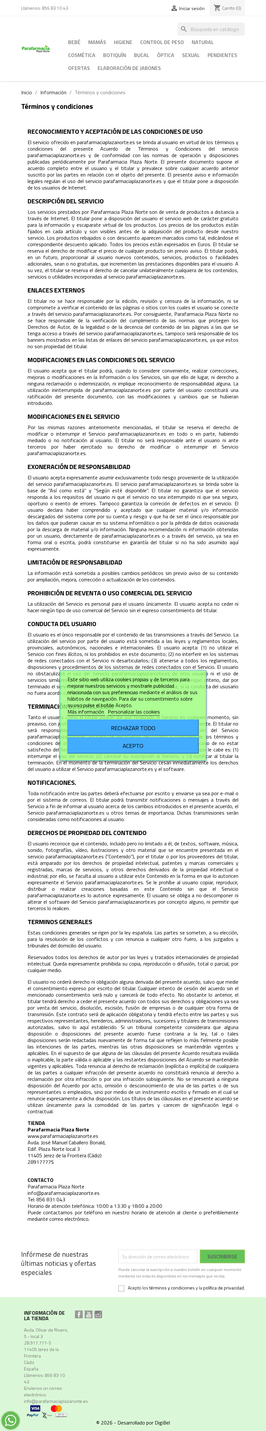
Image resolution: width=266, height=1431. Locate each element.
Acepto (133, 745)
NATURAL (203, 42)
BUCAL (141, 55)
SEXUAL (191, 55)
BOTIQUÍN (114, 55)
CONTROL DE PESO (162, 42)
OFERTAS (79, 68)
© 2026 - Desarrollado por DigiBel (133, 1422)
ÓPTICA (165, 55)
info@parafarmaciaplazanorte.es (56, 1401)
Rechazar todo (133, 727)
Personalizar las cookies (134, 712)
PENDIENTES (222, 55)
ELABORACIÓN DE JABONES (129, 68)
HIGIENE (123, 42)
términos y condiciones (172, 1287)
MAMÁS (97, 42)
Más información (86, 712)
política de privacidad (223, 1287)
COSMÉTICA (81, 55)
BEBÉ (74, 42)
